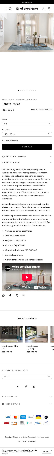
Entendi (46, 452)
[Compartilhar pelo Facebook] (10, 295)
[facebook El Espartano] (26, 387)
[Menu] (4, 9)
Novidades (20, 99)
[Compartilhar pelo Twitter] (17, 295)
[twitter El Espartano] (34, 387)
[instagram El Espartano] (18, 387)
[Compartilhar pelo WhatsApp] (3, 295)
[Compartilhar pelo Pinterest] (23, 295)
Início (4, 99)
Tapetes (11, 99)
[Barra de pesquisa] (10, 9)
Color (4, 119)
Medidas (5, 130)
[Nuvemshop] (27, 442)
